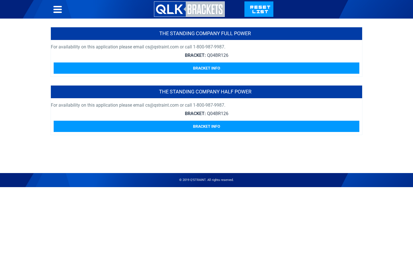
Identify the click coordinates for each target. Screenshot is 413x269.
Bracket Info (206, 68)
